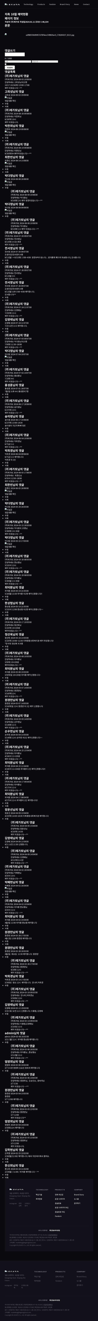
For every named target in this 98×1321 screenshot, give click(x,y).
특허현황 (39, 1199)
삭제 (6, 106)
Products (41, 4)
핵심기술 (39, 1194)
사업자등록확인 (52, 1235)
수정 (6, 103)
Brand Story (65, 4)
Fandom (52, 4)
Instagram (13, 1203)
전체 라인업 (59, 1194)
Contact (86, 4)
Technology (28, 4)
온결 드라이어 (60, 1199)
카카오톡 (20, 1204)
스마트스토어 (27, 1204)
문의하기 (77, 1203)
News (76, 4)
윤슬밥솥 (58, 1203)
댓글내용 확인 (10, 100)
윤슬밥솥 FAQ (60, 1212)
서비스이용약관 (42, 1230)
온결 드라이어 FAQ (61, 1207)
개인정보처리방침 (54, 1230)
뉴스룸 (76, 1199)
